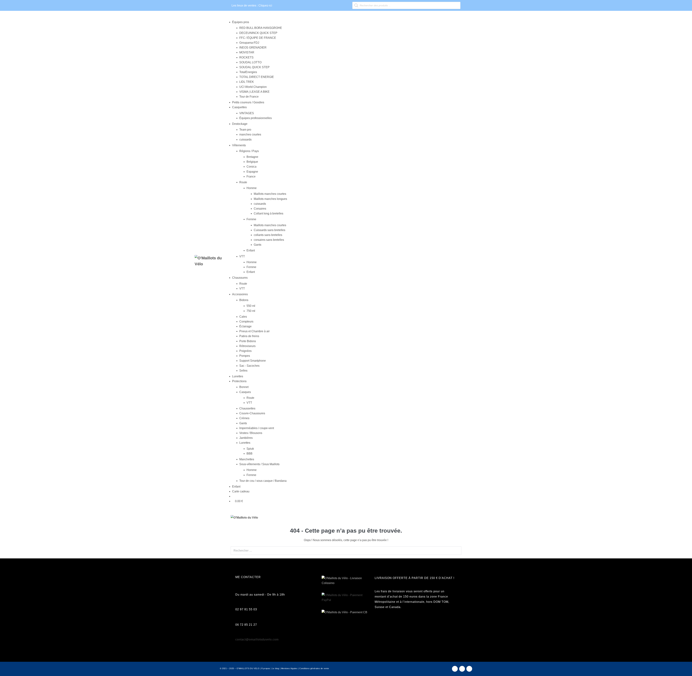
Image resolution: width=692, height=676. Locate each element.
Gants (243, 423)
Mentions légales (289, 668)
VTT (249, 402)
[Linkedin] (469, 669)
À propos (265, 668)
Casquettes (239, 107)
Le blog (275, 668)
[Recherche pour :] (346, 546)
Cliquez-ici (265, 5)
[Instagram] (462, 669)
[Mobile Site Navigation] (460, 517)
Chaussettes (247, 408)
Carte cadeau (240, 491)
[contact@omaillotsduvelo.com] (237, 635)
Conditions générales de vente (314, 668)
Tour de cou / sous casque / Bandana (263, 480)
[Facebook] (455, 669)
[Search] (457, 550)
